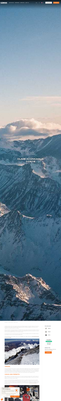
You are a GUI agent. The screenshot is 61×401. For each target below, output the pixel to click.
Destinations (11, 2)
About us (27, 2)
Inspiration (22, 2)
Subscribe (48, 352)
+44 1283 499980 (48, 2)
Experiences (17, 2)
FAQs (36, 2)
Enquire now (56, 2)
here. (22, 336)
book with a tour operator (33, 382)
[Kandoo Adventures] (4, 3)
